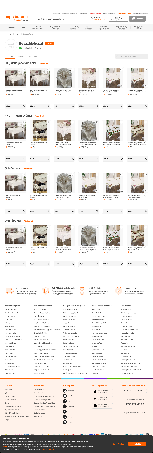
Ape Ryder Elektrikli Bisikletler (43, 360)
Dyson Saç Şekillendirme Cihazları (45, 350)
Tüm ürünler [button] (21, 56)
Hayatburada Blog (39, 390)
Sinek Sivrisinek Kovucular (13, 340)
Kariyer (7, 403)
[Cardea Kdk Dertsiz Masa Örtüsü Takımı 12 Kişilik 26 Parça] (64, 78)
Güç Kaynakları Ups (98, 370)
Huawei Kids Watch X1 (128, 326)
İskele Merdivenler (69, 363)
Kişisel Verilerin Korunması (13, 406)
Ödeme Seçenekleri (40, 410)
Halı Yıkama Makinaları (99, 333)
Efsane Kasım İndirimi (127, 323)
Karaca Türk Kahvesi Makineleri (44, 356)
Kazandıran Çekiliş (127, 340)
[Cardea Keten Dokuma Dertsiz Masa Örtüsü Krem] (88, 78)
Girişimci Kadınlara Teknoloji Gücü (44, 403)
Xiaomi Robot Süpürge (41, 353)
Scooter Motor (9, 326)
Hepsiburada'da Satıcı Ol (140, 13)
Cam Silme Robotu (10, 356)
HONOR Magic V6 (127, 373)
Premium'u (18, 20)
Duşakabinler (9, 370)
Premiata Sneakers (40, 363)
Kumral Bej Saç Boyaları (70, 346)
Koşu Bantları (96, 309)
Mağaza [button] (10, 56)
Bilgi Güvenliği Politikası (12, 410)
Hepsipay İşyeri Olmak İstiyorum (44, 396)
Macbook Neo (125, 336)
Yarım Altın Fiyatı (97, 343)
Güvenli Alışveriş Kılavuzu (13, 413)
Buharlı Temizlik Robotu (99, 360)
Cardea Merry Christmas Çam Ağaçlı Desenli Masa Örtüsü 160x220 (111, 144)
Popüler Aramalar (126, 316)
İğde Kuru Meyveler (69, 319)
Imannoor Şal (38, 346)
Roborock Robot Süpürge (42, 313)
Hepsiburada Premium (124, 13)
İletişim (7, 420)
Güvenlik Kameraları (98, 316)
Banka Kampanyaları (40, 413)
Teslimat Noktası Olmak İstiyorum (44, 406)
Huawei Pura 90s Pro (127, 333)
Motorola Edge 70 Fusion (129, 346)
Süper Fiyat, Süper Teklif (69, 13)
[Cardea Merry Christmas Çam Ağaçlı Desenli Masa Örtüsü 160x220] (113, 130)
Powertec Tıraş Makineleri (42, 336)
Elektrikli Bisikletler (11, 309)
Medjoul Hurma (68, 323)
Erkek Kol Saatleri (10, 373)
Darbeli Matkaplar (68, 343)
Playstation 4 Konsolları (12, 336)
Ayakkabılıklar (96, 330)
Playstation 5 (125, 343)
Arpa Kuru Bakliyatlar (69, 326)
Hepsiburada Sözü (127, 309)
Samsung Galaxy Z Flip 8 (129, 366)
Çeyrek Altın (9, 360)
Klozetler (95, 346)
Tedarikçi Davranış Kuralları (42, 400)
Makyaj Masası (97, 336)
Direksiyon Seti (9, 363)
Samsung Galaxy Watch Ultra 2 (131, 370)
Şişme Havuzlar (10, 350)
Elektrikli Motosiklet (11, 316)
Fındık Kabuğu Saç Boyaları (71, 333)
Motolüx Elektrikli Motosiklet (43, 343)
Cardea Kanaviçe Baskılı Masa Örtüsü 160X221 (111, 91)
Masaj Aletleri (96, 326)
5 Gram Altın (8, 353)
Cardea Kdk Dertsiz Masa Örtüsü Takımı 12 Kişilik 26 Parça (63, 91)
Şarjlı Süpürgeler (97, 353)
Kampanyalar (84, 13)
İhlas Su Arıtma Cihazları (41, 366)
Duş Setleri (95, 373)
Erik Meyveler (67, 360)
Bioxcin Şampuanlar (40, 373)
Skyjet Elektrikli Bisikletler (42, 370)
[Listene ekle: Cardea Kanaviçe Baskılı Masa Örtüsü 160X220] (145, 69)
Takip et (49, 43)
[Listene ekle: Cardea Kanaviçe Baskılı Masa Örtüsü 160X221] (121, 69)
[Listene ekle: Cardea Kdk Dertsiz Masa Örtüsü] (23, 69)
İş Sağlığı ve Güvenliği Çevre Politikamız (17, 416)
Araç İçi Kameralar (98, 319)
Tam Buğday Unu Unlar (70, 353)
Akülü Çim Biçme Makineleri (72, 366)
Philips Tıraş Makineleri (41, 340)
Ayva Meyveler (67, 350)
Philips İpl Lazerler (39, 316)
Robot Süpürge (9, 346)
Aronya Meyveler (68, 340)
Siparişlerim (56, 13)
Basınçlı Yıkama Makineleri (100, 323)
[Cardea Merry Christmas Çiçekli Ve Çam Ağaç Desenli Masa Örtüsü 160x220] (137, 130)
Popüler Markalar (126, 319)
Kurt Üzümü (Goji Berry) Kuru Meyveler (75, 373)
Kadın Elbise (8, 319)
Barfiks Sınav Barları (98, 366)
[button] (15, 106)
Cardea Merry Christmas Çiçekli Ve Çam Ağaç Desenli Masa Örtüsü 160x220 (137, 144)
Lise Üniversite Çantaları (12, 366)
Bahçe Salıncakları (98, 340)
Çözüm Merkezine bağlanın (134, 391)
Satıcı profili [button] (33, 56)
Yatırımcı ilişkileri (10, 396)
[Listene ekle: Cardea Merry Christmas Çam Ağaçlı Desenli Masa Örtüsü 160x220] (121, 122)
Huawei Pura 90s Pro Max (129, 330)
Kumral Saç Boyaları (69, 316)
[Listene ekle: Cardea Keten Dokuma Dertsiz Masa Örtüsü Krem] (97, 69)
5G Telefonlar (125, 353)
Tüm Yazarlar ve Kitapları (129, 313)
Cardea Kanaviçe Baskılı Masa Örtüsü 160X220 (136, 91)
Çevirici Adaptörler (98, 350)
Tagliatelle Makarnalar (70, 330)
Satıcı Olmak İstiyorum (41, 393)
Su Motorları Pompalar (99, 363)
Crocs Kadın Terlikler (40, 333)
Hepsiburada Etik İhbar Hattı (134, 413)
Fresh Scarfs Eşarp (40, 309)
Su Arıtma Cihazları (11, 343)
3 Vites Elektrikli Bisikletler (71, 336)
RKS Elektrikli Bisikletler (41, 319)
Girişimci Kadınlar (95, 13)
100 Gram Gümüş (10, 333)
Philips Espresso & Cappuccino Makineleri (47, 330)
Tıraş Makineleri (97, 313)
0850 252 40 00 (134, 404)
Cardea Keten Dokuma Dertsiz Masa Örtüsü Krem (87, 91)
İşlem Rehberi (38, 416)
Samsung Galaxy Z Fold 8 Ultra (131, 363)
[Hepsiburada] (16, 17)
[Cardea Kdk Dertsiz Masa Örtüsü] (15, 78)
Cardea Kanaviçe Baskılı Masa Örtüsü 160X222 (87, 196)
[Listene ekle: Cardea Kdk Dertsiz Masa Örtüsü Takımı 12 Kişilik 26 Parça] (72, 69)
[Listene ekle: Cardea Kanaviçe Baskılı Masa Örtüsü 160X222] (97, 174)
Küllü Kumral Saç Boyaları (71, 313)
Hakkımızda (8, 390)
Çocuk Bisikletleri (10, 330)
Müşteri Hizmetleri (109, 13)
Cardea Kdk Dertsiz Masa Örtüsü (14, 91)
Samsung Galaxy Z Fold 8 (129, 360)
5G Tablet (124, 350)
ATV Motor (8, 323)
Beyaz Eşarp (67, 370)
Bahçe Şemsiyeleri (98, 356)
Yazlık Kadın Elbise (69, 356)
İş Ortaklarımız (9, 393)
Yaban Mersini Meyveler (70, 309)
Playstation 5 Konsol (11, 313)
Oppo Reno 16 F (126, 356)
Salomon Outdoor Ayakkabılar (43, 326)
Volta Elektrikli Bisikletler (41, 323)
